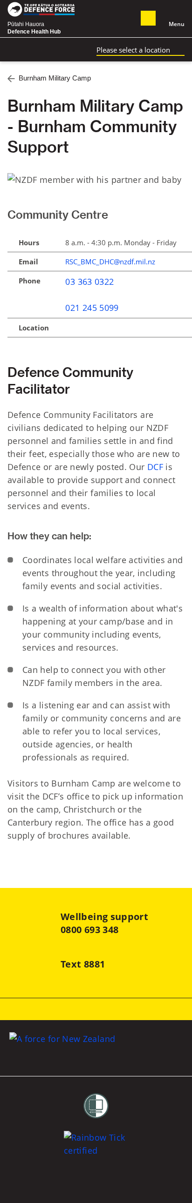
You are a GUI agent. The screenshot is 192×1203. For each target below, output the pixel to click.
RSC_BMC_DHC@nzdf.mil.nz (110, 261)
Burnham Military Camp (55, 78)
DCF (155, 466)
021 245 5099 (91, 307)
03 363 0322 (89, 281)
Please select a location (133, 49)
